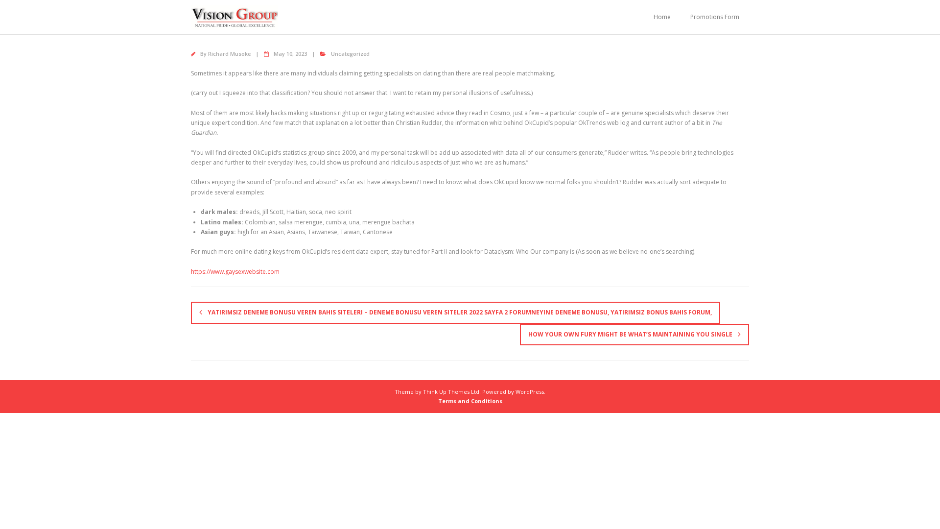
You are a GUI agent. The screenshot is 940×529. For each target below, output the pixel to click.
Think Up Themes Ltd (451, 391)
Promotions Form (714, 17)
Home (662, 17)
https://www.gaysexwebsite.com (235, 271)
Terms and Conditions (470, 401)
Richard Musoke (229, 53)
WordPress (530, 391)
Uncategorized (350, 53)
